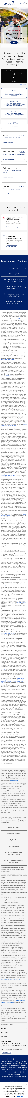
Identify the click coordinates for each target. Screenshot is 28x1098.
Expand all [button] (24, 264)
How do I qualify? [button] (14, 274)
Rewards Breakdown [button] (8, 143)
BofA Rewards (21, 414)
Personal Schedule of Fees (8, 359)
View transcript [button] (21, 84)
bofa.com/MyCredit (21, 602)
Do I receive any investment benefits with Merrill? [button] (14, 295)
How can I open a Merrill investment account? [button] (14, 302)
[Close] (26, 1084)
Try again (14, 81)
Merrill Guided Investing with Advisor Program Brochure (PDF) (13, 681)
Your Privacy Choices (12, 1074)
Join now (13, 43)
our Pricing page (18, 318)
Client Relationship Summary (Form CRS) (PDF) (12, 979)
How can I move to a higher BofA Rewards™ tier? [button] (14, 288)
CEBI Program (9, 375)
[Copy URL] (14, 78)
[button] (2, 3)
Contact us (4, 1036)
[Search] (26, 3)
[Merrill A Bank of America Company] (9, 3)
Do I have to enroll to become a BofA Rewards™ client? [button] (14, 280)
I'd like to (3, 1028)
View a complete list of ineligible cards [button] (14, 425)
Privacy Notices (19, 1096)
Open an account (11, 227)
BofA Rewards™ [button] (14, 269)
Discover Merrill (5, 1032)
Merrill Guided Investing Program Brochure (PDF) (12, 679)
